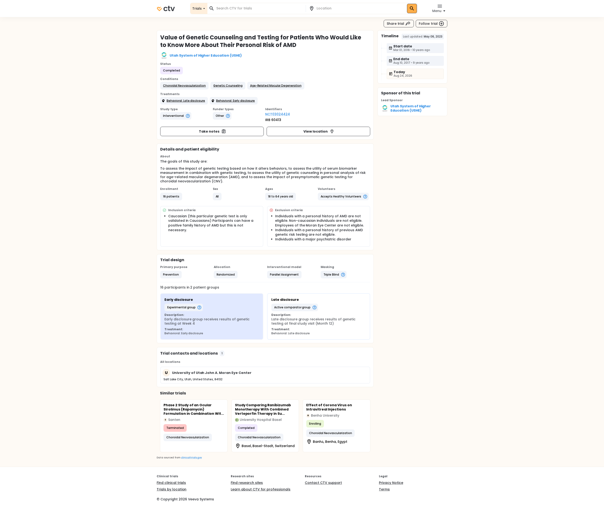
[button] (184, 85)
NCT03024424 (277, 114)
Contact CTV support (323, 483)
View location (315, 131)
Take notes (209, 131)
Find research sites (247, 483)
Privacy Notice (391, 483)
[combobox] (259, 8)
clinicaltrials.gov (191, 457)
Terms (384, 489)
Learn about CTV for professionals (260, 489)
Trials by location (171, 489)
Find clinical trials (171, 483)
